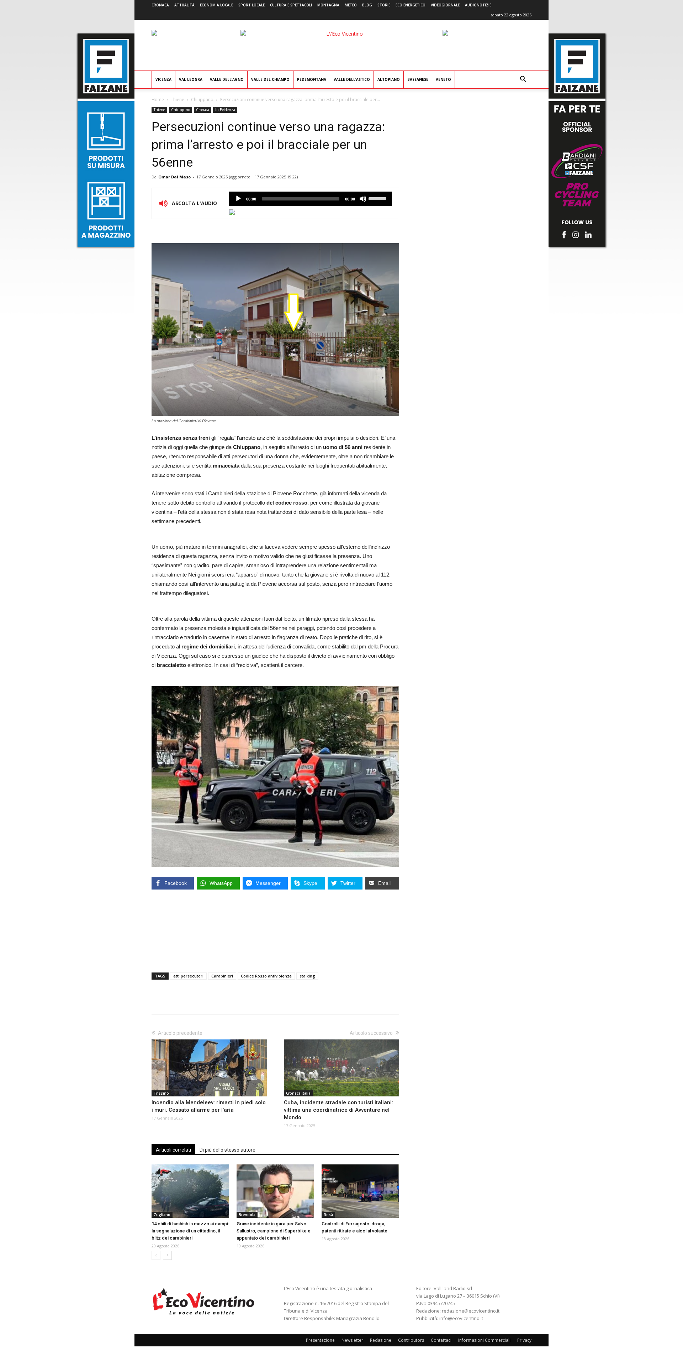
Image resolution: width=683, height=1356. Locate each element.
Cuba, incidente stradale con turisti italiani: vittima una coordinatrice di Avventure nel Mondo (338, 1110)
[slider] (378, 198)
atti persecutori (188, 976)
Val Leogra (190, 79)
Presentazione (320, 1340)
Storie (383, 4)
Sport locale (251, 4)
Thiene (177, 100)
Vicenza (163, 79)
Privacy (524, 1340)
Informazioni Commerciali (484, 1340)
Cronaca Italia (298, 1093)
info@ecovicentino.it (461, 1318)
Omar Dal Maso (174, 176)
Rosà (328, 1214)
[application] (310, 199)
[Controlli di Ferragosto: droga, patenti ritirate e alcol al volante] (360, 1191)
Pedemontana (311, 79)
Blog (367, 4)
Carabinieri (222, 976)
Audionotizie (478, 4)
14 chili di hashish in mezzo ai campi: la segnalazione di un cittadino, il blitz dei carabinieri (190, 1231)
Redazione (380, 1340)
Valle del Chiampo (270, 79)
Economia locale (216, 4)
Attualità (184, 4)
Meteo (351, 4)
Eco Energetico (410, 4)
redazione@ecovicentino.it (470, 1311)
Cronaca (160, 4)
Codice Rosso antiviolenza (266, 976)
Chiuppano (202, 100)
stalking (307, 976)
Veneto (443, 79)
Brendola (247, 1214)
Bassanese (417, 79)
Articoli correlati (173, 1150)
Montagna (328, 4)
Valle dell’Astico (352, 79)
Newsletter (352, 1340)
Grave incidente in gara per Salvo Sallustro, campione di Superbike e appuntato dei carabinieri (274, 1231)
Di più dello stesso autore (227, 1150)
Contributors (411, 1340)
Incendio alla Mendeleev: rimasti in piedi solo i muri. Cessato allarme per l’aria (209, 1106)
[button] (522, 80)
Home (158, 100)
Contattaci (441, 1340)
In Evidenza (225, 109)
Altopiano (388, 79)
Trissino (161, 1093)
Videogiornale (445, 4)
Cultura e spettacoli (291, 4)
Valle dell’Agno (227, 79)
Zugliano (162, 1214)
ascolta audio (238, 198)
